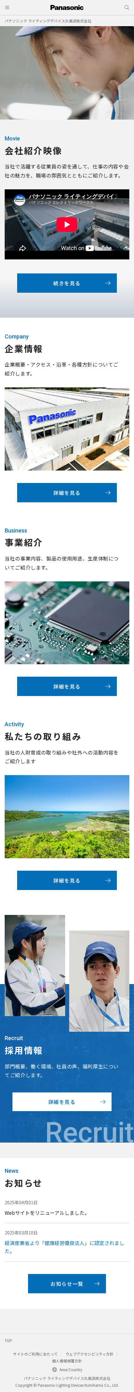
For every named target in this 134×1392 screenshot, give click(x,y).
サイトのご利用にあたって (35, 1353)
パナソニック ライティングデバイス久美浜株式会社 (48, 20)
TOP (8, 1340)
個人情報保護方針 (67, 1360)
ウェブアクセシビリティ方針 (89, 1353)
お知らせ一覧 (67, 1283)
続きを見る (67, 283)
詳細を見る (67, 492)
